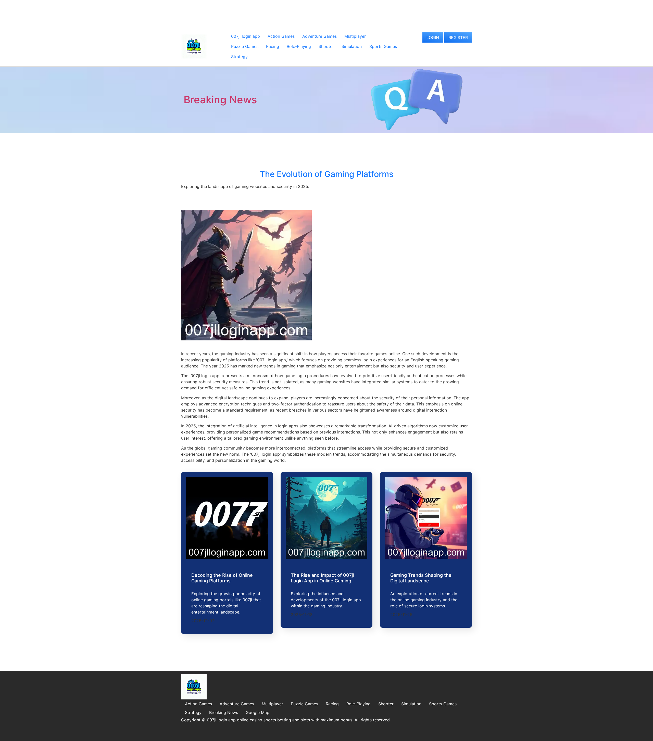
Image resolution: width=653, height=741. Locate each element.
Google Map (257, 712)
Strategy (239, 56)
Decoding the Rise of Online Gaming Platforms (222, 577)
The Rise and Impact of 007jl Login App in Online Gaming (322, 577)
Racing (272, 46)
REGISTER (458, 37)
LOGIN (432, 37)
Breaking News (220, 99)
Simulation (352, 46)
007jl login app (245, 36)
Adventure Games (319, 36)
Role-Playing (299, 46)
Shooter (326, 46)
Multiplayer (355, 36)
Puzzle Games (244, 46)
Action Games (281, 36)
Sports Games (383, 46)
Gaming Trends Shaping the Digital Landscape (420, 577)
